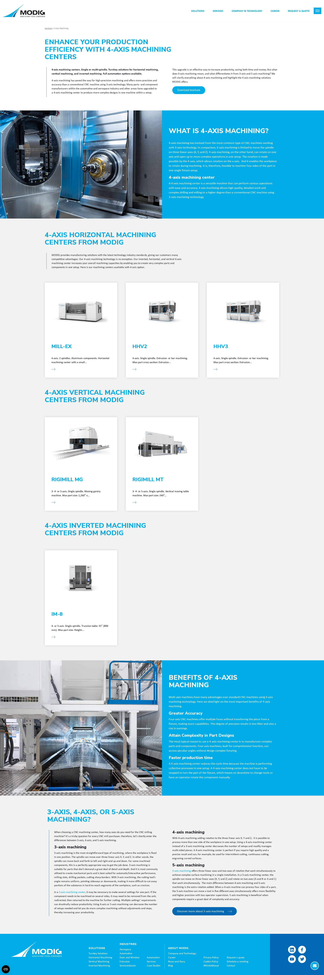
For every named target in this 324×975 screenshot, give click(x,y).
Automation (153, 957)
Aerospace (125, 949)
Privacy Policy (211, 957)
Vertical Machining (99, 961)
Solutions (48, 28)
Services (151, 961)
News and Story (176, 961)
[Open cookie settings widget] (6, 969)
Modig (36, 949)
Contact (231, 965)
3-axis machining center (72, 892)
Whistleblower (211, 965)
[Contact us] (314, 965)
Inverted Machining (99, 965)
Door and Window (129, 957)
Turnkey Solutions (98, 953)
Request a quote (236, 957)
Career (172, 957)
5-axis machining (181, 870)
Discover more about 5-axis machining (201, 911)
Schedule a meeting (237, 961)
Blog (170, 965)
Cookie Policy (211, 961)
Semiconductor (128, 965)
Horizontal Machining (100, 957)
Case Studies (153, 965)
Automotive (126, 953)
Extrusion (125, 961)
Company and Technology (182, 953)
